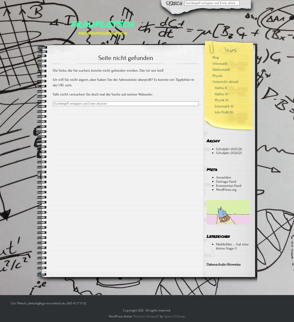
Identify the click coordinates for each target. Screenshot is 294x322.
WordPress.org (226, 190)
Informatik (219, 64)
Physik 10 (222, 100)
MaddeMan (224, 244)
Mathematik (221, 69)
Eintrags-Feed (226, 181)
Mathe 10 (221, 94)
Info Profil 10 (224, 112)
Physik (217, 76)
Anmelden (223, 177)
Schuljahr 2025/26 (229, 149)
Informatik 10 (224, 106)
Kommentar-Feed (228, 186)
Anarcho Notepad (146, 316)
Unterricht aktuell (225, 82)
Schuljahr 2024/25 (229, 153)
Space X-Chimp (174, 316)
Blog (215, 57)
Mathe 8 (221, 88)
